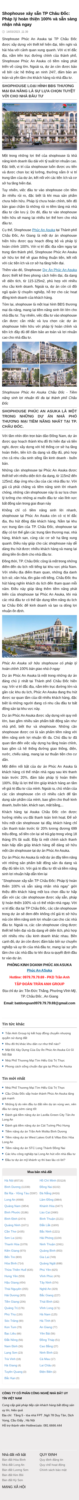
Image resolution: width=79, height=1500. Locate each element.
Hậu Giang (11, 1282)
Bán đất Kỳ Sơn (12, 1480)
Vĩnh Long (46, 1308)
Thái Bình (46, 1301)
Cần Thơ (10, 1231)
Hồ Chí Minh (48, 1180)
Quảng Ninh (12, 1225)
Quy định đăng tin (51, 1459)
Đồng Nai (46, 1187)
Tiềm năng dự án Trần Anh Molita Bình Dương (36, 1131)
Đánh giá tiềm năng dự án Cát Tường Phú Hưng (37, 1125)
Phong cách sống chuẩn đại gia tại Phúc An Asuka (38, 1066)
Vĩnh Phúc (46, 1276)
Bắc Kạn (10, 1378)
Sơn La (9, 1238)
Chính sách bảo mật (53, 1470)
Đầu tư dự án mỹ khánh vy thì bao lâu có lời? (35, 1160)
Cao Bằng (46, 1346)
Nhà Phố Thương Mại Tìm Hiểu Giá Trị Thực (35, 1060)
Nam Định (11, 1346)
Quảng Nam (12, 1206)
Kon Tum (10, 1327)
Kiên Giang (11, 1250)
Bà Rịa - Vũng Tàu (16, 1193)
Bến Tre (9, 1257)
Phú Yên (45, 1269)
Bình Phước (12, 1212)
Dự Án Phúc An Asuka (60, 270)
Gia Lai (44, 1257)
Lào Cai (45, 1212)
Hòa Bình (10, 1263)
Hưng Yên (11, 1276)
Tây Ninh (46, 1282)
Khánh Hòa (47, 1206)
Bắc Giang (47, 1295)
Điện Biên (46, 1371)
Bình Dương (12, 1187)
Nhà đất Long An (13, 1464)
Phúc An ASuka (39, 970)
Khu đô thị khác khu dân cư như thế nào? (32, 1044)
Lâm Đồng (47, 1199)
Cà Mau (45, 1359)
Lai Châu (46, 1365)
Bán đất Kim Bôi (12, 1475)
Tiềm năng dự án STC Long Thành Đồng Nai (35, 1148)
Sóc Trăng (11, 1320)
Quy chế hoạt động (52, 1464)
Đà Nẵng (45, 1193)
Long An (9, 1199)
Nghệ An (45, 1289)
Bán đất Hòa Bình (14, 1459)
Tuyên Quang (13, 1371)
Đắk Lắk (45, 1225)
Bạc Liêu (10, 1333)
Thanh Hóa (11, 1244)
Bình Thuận (47, 1218)
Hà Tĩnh (45, 1320)
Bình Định (10, 1218)
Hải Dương (11, 1295)
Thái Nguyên (12, 1289)
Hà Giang (10, 1365)
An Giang (46, 1327)
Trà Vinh (10, 1359)
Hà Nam (45, 1314)
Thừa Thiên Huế (15, 1269)
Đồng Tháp (47, 1340)
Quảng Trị (11, 1308)
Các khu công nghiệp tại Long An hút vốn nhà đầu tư (40, 1154)
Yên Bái (45, 1333)
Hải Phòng (47, 1238)
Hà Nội (8, 1180)
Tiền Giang (11, 1301)
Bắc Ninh (46, 1231)
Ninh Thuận (47, 1244)
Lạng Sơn (10, 1352)
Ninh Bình (46, 1352)
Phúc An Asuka (43, 230)
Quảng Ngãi (48, 1263)
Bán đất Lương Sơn (15, 1470)
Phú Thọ (10, 1314)
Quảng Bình (48, 1250)
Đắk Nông (11, 1340)
